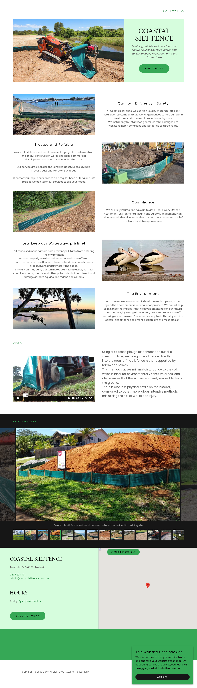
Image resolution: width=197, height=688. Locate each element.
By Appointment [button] (28, 605)
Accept (162, 676)
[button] (40, 605)
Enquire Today (27, 619)
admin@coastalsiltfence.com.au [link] (29, 582)
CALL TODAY (154, 68)
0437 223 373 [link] (173, 11)
